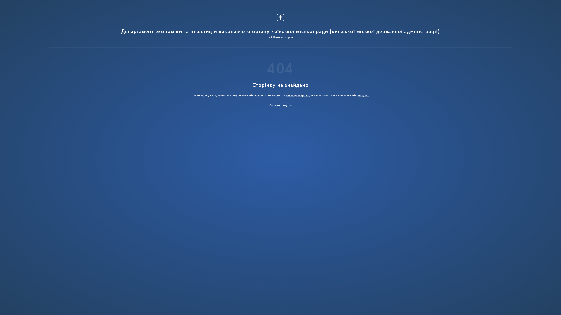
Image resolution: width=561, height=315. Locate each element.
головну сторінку (297, 95)
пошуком (363, 95)
